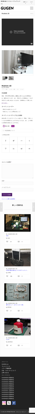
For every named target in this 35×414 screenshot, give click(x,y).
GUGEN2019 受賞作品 (8, 386)
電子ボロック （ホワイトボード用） (15, 305)
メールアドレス (6, 187)
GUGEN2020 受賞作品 (8, 384)
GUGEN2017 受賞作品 (8, 390)
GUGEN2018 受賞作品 (8, 388)
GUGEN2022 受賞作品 (8, 379)
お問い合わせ (5, 372)
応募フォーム (25, 2)
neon (7, 235)
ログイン (31, 2)
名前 (3, 180)
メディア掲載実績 (6, 368)
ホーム (31, 13)
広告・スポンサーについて (9, 370)
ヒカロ (7, 339)
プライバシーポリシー (21, 411)
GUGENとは (5, 364)
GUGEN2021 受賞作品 (8, 381)
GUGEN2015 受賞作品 (8, 394)
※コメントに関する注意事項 (8, 199)
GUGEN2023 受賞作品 (8, 377)
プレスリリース (6, 366)
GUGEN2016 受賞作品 (8, 392)
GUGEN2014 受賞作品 (8, 396)
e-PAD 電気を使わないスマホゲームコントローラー (17, 270)
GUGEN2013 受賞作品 (8, 398)
